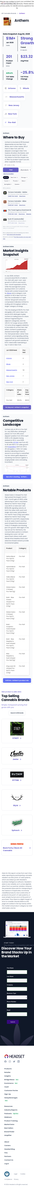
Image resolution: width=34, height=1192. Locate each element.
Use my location (8, 174)
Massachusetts (11, 370)
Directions (22, 196)
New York (14, 177)
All (6, 177)
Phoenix (16, 181)
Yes (32, 6)
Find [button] (10, 170)
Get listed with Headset (14, 234)
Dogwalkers (12, 447)
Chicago (24, 177)
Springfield (8, 184)
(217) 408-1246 (12, 223)
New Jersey (10, 376)
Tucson (7, 181)
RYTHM (15, 442)
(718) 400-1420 (12, 214)
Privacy (16, 1179)
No (17, 8)
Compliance (8, 1179)
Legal (15, 1174)
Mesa (24, 181)
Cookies (22, 1174)
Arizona (9, 358)
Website (28, 214)
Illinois (9, 293)
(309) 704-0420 (13, 196)
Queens (17, 184)
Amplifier (8, 1135)
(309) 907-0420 (13, 205)
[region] (17, 207)
